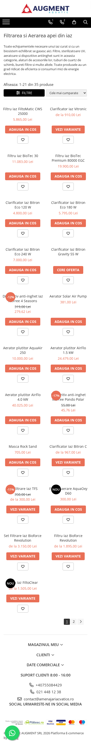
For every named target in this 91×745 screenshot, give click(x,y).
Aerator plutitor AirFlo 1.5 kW (68, 350)
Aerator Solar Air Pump (68, 296)
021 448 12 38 (48, 691)
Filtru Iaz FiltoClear (23, 582)
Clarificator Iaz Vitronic (68, 109)
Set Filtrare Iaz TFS (23, 488)
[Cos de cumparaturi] (74, 22)
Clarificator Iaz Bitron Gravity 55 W (68, 251)
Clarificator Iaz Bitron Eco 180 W (68, 204)
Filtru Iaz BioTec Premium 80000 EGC (68, 158)
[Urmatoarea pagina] (80, 622)
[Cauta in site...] (85, 22)
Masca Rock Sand (23, 446)
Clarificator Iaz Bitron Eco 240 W (23, 251)
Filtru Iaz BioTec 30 (23, 155)
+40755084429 (48, 685)
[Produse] (6, 23)
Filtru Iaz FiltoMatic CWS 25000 (22, 111)
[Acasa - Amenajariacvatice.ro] (45, 9)
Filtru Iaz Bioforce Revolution (68, 538)
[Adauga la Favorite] (22, 140)
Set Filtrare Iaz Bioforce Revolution (22, 538)
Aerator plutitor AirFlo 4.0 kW (23, 397)
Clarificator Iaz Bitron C (68, 446)
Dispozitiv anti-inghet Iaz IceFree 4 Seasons (23, 298)
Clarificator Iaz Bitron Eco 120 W (23, 204)
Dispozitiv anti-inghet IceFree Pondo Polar (68, 397)
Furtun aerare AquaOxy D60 (68, 491)
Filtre (26, 92)
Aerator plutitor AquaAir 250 (22, 350)
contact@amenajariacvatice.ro (48, 698)
